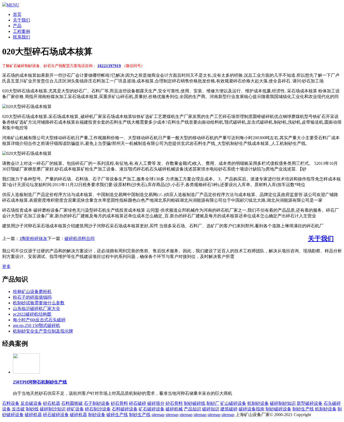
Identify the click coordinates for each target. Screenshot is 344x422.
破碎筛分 (155, 403)
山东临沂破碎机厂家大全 (36, 308)
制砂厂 (212, 403)
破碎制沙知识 (53, 409)
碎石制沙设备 (98, 409)
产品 (17, 25)
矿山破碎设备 (233, 403)
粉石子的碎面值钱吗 (32, 297)
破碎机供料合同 (79, 238)
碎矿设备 (75, 409)
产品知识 (192, 409)
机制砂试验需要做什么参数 (38, 303)
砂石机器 (51, 403)
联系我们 (21, 37)
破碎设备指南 (251, 409)
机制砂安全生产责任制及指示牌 (43, 331)
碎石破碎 (137, 403)
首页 (17, 14)
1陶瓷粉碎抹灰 (33, 238)
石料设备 (10, 403)
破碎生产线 (117, 414)
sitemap (158, 414)
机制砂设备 (258, 403)
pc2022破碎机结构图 (32, 314)
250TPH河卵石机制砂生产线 (40, 382)
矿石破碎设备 (151, 409)
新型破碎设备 (309, 403)
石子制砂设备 (97, 403)
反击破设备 (31, 403)
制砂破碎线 (194, 403)
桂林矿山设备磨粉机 (32, 291)
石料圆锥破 (72, 403)
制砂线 (32, 409)
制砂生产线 (303, 409)
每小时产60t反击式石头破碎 (39, 320)
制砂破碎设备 (278, 409)
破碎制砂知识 (283, 403)
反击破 (18, 409)
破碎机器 (33, 414)
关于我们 (21, 20)
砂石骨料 (119, 403)
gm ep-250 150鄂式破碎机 (36, 325)
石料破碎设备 (125, 409)
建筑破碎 (229, 409)
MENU (12, 5)
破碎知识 (210, 409)
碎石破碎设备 (56, 414)
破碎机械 (174, 409)
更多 (6, 266)
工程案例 (21, 31)
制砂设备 (96, 414)
